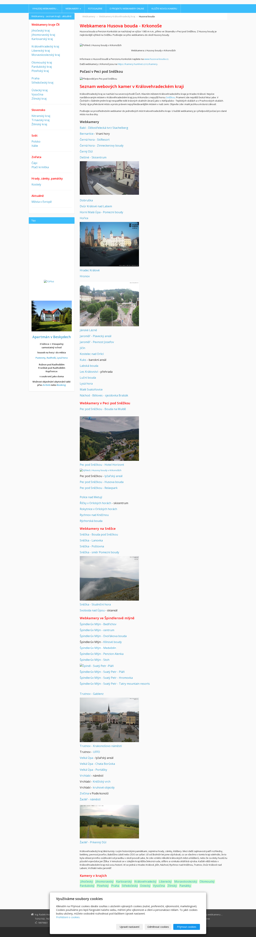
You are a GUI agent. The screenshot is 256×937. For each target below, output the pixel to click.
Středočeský (130, 886)
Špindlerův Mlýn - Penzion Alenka (101, 654)
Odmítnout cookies (158, 926)
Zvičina (84, 793)
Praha (115, 886)
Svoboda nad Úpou (92, 610)
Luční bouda (88, 378)
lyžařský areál (113, 476)
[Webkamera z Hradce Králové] (109, 244)
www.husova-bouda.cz (156, 59)
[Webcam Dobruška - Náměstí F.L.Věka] (109, 177)
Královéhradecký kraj (45, 46)
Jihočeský (86, 881)
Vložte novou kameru (164, 8)
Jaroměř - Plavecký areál (95, 336)
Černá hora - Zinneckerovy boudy (101, 145)
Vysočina (159, 886)
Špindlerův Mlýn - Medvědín (98, 648)
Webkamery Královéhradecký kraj (117, 16)
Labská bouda (89, 366)
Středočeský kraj (42, 82)
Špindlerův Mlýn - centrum (97, 630)
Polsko (36, 141)
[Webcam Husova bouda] (100, 470)
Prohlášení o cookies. (68, 917)
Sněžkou (170, 97)
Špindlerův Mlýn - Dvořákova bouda (103, 636)
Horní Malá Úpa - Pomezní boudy (101, 212)
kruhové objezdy (104, 787)
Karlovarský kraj (42, 39)
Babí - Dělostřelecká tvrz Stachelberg (104, 128)
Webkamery (72, 8)
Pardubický (87, 886)
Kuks (83, 360)
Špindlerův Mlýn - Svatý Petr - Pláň (102, 672)
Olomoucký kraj (42, 62)
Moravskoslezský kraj (46, 55)
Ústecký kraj (40, 90)
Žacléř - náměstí (90, 799)
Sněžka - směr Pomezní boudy (99, 552)
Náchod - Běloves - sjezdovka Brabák (104, 395)
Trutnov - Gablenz (92, 694)
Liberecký (165, 881)
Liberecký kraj (41, 51)
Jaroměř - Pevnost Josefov (97, 342)
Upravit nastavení (129, 926)
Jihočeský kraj (41, 30)
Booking (61, 384)
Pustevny (40, 357)
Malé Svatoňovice (91, 389)
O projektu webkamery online (127, 8)
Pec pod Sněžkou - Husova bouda (101, 482)
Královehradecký (145, 881)
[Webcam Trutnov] (109, 719)
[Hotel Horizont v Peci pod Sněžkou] (109, 438)
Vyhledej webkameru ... (45, 8)
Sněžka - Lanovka (91, 540)
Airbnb (46, 384)
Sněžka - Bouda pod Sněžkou (99, 534)
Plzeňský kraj (40, 71)
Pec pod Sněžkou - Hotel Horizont (102, 465)
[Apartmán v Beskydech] (52, 315)
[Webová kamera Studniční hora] (109, 578)
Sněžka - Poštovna (92, 546)
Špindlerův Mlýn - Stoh (94, 660)
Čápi (34, 163)
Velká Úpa (86, 758)
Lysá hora (86, 383)
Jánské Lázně (88, 330)
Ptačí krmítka (40, 167)
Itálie (35, 146)
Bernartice (87, 134)
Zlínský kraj (39, 99)
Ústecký (145, 886)
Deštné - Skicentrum (93, 157)
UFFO (96, 752)
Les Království (89, 372)
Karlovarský (124, 881)
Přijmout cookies (186, 926)
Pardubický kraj (42, 67)
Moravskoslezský (185, 881)
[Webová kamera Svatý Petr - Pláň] (97, 665)
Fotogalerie (95, 8)
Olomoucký (207, 881)
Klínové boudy (112, 642)
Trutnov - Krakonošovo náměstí (101, 746)
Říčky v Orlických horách (95, 503)
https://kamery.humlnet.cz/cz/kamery (137, 64)
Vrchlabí (85, 776)
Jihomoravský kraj (43, 35)
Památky (185, 886)
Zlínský (172, 886)
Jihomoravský (104, 881)
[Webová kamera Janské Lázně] (109, 303)
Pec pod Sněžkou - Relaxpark (99, 488)
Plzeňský (102, 886)
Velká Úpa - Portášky (93, 770)
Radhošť (51, 357)
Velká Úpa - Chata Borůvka (97, 764)
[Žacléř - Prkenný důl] (109, 821)
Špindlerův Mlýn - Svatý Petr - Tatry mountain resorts (115, 684)
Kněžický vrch (101, 781)
